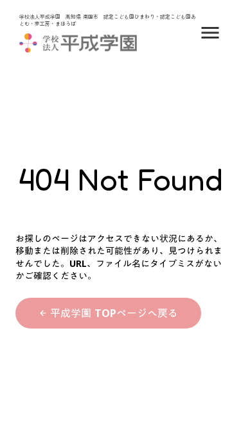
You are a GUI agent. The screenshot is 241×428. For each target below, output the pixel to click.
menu (210, 32)
